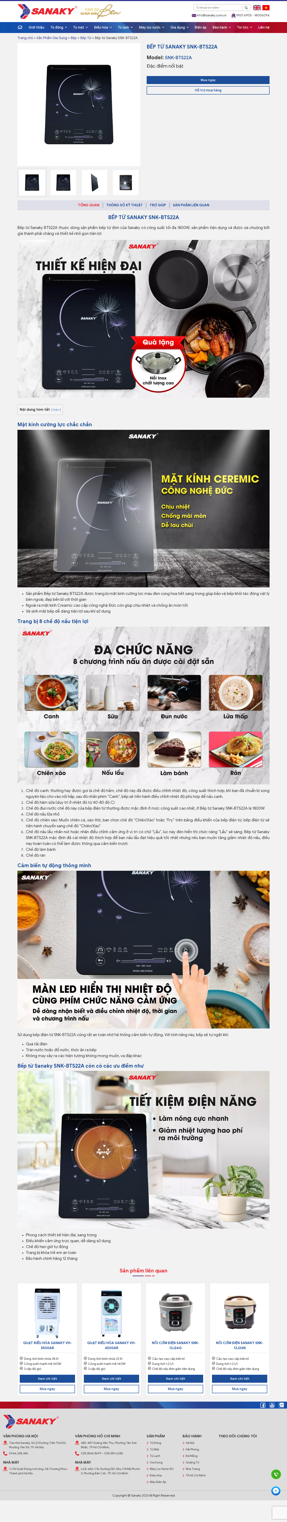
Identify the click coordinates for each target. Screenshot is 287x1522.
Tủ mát (79, 27)
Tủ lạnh (124, 27)
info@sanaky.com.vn (211, 15)
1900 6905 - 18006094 (253, 15)
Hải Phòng (192, 1449)
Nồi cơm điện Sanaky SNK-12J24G (175, 1345)
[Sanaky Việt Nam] (47, 11)
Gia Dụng (156, 1462)
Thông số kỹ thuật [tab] (124, 205)
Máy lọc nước (150, 27)
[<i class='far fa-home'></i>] (19, 27)
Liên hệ (264, 27)
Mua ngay (208, 80)
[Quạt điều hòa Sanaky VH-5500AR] (47, 1312)
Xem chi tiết (47, 1379)
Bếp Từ (85, 38)
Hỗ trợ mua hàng (208, 90)
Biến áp (201, 27)
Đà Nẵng (191, 1456)
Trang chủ (25, 38)
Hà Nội (190, 1443)
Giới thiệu (36, 27)
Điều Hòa (156, 1475)
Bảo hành (220, 27)
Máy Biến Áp (158, 1482)
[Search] (246, 7)
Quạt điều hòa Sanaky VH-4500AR (111, 1345)
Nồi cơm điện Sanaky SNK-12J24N (239, 1345)
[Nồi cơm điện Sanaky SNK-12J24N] (239, 1312)
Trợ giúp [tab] (158, 205)
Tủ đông (57, 27)
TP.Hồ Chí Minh (196, 1475)
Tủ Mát (154, 1449)
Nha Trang (193, 1469)
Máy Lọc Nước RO (162, 1469)
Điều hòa (101, 27)
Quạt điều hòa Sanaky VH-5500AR (47, 1345)
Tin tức (243, 27)
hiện (56, 410)
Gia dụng (178, 27)
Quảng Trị (192, 1462)
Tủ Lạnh (155, 1456)
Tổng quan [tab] (88, 205)
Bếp (74, 38)
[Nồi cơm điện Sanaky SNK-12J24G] (175, 1312)
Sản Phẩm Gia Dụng (52, 38)
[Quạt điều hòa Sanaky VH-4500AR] (111, 1312)
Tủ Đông (155, 1443)
